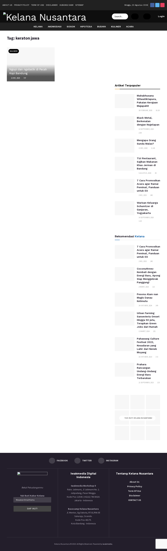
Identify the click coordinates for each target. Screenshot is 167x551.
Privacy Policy (134, 486)
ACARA (130, 26)
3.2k (140, 221)
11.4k (153, 148)
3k (155, 173)
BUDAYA (101, 26)
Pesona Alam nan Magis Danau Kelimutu (147, 298)
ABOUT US (7, 5)
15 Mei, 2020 (142, 148)
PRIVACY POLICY (21, 5)
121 (153, 287)
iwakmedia (107, 544)
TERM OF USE (37, 5)
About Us (134, 481)
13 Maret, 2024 (144, 331)
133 (158, 382)
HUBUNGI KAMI (66, 5)
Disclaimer (134, 495)
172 (156, 357)
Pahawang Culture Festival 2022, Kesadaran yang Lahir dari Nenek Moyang (148, 345)
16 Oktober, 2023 (145, 357)
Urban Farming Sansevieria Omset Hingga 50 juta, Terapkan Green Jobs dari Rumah (148, 320)
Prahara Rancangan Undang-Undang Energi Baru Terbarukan (146, 371)
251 (154, 331)
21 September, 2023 (146, 382)
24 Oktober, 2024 (145, 305)
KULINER (116, 26)
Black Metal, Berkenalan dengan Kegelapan (148, 121)
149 (156, 305)
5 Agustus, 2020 (144, 173)
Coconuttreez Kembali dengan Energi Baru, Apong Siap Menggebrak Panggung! (148, 275)
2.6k (140, 133)
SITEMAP (79, 5)
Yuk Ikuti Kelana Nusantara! (138, 418)
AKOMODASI (54, 26)
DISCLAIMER (52, 5)
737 (24, 78)
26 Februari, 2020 (145, 110)
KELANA (38, 26)
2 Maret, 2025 (143, 287)
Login (161, 16)
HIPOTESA (86, 26)
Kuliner (14, 51)
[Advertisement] (137, 55)
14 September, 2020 (146, 129)
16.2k (157, 110)
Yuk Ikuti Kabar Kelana (32, 495)
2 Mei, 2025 (142, 195)
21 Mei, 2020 (15, 78)
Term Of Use (134, 490)
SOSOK (71, 26)
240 (151, 195)
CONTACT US (134, 500)
